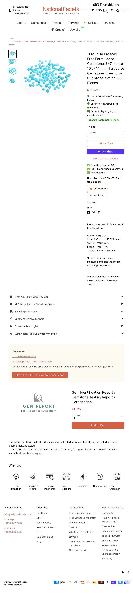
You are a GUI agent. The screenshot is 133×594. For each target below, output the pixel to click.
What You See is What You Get (31, 296)
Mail (28, 361)
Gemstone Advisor (79, 550)
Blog (38, 532)
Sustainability (43, 522)
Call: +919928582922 (24, 356)
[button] (7, 480)
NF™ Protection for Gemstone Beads (34, 304)
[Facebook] (122, 572)
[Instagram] (128, 572)
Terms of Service (111, 535)
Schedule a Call (101, 188)
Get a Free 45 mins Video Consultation (40, 375)
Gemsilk (73, 536)
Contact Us (108, 513)
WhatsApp (99, 195)
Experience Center (112, 531)
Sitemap (73, 527)
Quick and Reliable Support (29, 319)
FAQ (38, 541)
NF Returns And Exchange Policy (111, 552)
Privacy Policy (109, 545)
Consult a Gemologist (26, 326)
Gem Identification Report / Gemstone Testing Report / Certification (93, 397)
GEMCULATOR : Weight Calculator (82, 543)
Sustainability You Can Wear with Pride (35, 333)
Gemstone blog (44, 536)
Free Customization (80, 513)
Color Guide (108, 526)
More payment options (105, 158)
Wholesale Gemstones (81, 532)
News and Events (46, 527)
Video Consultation (42, 361)
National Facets (19, 582)
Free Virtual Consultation (83, 517)
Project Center (77, 522)
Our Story (41, 513)
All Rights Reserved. (13, 585)
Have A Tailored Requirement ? (110, 519)
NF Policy (107, 558)
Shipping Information (26, 311)
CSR (38, 517)
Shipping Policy (110, 540)
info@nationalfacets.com (18, 514)
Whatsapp (18, 361)
